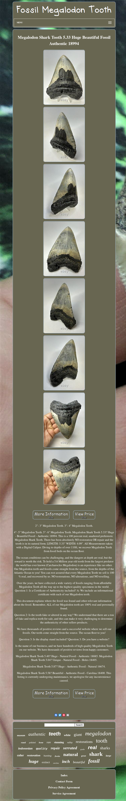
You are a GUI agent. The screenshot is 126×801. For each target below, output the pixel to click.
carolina (56, 763)
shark (96, 754)
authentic (36, 734)
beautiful (79, 762)
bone (41, 742)
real (92, 747)
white (67, 735)
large (108, 755)
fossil (94, 761)
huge (34, 761)
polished (32, 742)
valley (70, 742)
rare (49, 742)
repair (55, 748)
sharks (105, 748)
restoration (33, 755)
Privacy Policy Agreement (64, 787)
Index (64, 775)
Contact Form (64, 781)
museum (21, 735)
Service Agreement (64, 793)
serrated (70, 748)
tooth (101, 741)
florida (57, 756)
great (83, 756)
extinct (46, 762)
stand (23, 742)
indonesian (25, 748)
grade (82, 749)
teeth (55, 734)
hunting (48, 755)
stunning (59, 742)
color (20, 755)
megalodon (98, 733)
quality (41, 748)
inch (66, 761)
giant (78, 734)
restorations (84, 742)
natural (70, 754)
